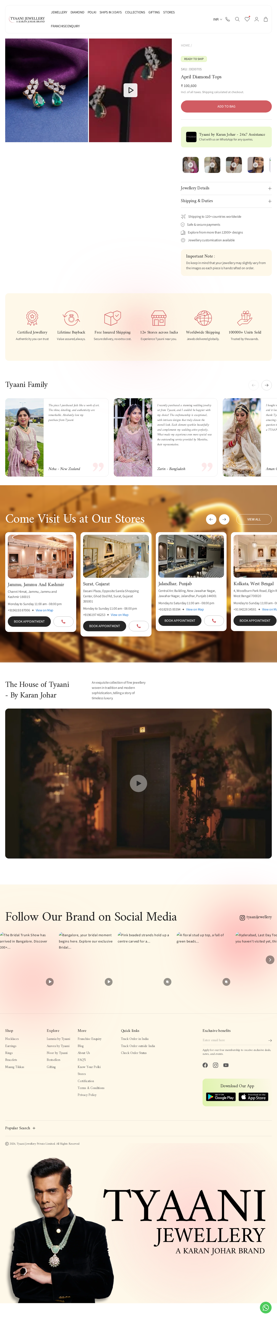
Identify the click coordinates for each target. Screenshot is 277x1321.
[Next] (270, 959)
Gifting (51, 1067)
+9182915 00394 (169, 609)
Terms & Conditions (91, 1088)
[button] (237, 19)
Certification (86, 1081)
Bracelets (11, 1060)
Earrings (10, 1046)
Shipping (207, 92)
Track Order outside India (138, 1046)
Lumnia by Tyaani (58, 1039)
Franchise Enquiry (89, 1039)
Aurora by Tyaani (58, 1046)
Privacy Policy (87, 1095)
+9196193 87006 (19, 610)
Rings (9, 1053)
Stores (82, 1074)
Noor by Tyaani (57, 1053)
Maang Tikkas (14, 1067)
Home (185, 45)
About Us (84, 1053)
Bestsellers (53, 1060)
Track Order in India (134, 1039)
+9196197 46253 (94, 615)
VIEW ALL (254, 519)
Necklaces (12, 1039)
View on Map (44, 610)
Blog (81, 1046)
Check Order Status (134, 1053)
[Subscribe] (270, 1040)
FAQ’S (82, 1060)
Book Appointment (29, 621)
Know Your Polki (89, 1067)
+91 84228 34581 (245, 609)
